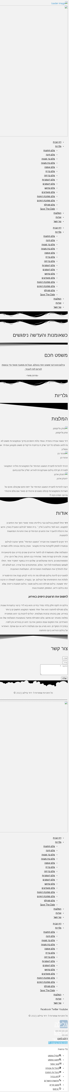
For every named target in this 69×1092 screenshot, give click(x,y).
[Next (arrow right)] (63, 1035)
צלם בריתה (49, 175)
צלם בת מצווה (48, 163)
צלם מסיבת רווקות (46, 196)
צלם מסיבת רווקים (46, 200)
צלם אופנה (49, 167)
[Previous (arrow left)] (66, 1035)
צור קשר (57, 221)
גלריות (58, 146)
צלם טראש (50, 188)
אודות (58, 217)
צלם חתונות (49, 150)
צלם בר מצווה (48, 158)
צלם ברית (50, 171)
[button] (58, 1042)
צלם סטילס (49, 204)
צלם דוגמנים (49, 184)
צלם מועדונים (48, 192)
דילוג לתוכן (62, 1038)
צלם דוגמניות (48, 179)
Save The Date (47, 209)
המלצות (57, 213)
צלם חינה (50, 154)
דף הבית (57, 142)
